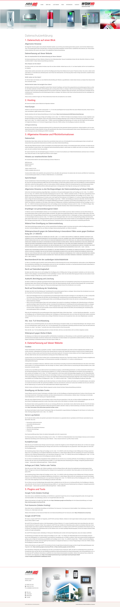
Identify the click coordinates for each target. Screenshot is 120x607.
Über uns (48, 4)
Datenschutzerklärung (87, 604)
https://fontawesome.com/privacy (83, 512)
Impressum (93, 604)
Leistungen (56, 4)
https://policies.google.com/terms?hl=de (65, 546)
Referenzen (69, 4)
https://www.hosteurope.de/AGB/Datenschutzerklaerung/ (70, 114)
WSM (62, 4)
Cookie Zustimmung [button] (79, 604)
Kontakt (77, 4)
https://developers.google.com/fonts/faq (61, 500)
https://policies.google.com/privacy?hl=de (35, 502)
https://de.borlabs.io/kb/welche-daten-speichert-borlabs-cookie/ (43, 407)
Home (42, 4)
